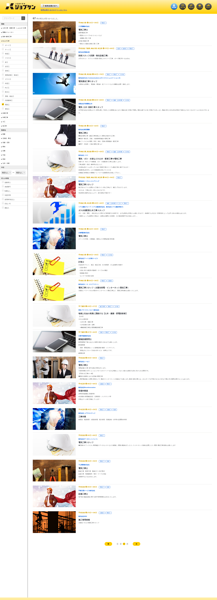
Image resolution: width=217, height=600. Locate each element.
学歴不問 (8, 195)
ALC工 (7, 88)
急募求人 (8, 182)
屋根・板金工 (9, 96)
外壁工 (7, 83)
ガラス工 (8, 79)
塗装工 (7, 71)
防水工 (7, 92)
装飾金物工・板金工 (12, 75)
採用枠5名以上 (10, 199)
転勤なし (8, 191)
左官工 (7, 66)
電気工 (7, 105)
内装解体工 (9, 100)
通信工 (7, 109)
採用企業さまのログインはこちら (54, 10)
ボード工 (8, 45)
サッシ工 (8, 49)
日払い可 (8, 204)
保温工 (7, 54)
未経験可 (8, 187)
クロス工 (8, 58)
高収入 (7, 208)
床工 (6, 62)
